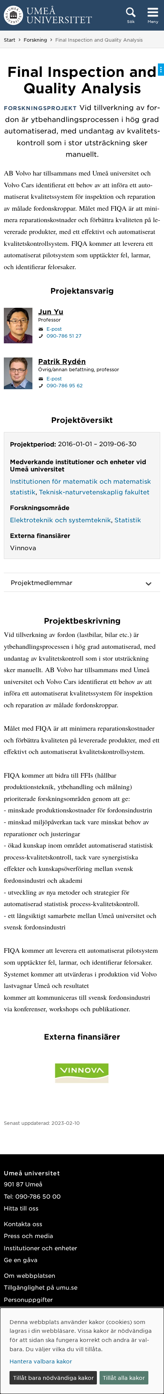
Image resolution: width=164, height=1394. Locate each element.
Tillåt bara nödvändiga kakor (53, 1377)
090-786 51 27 (64, 336)
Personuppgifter (28, 1299)
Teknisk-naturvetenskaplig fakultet (94, 492)
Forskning (35, 40)
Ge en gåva (20, 1259)
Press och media (28, 1235)
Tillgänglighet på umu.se (40, 1287)
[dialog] (82, 1351)
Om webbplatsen (29, 1275)
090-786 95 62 (65, 385)
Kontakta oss (23, 1223)
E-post (54, 329)
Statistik (127, 519)
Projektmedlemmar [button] (41, 582)
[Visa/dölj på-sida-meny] (161, 69)
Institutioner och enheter (40, 1247)
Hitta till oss (21, 1208)
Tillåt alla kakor (124, 1377)
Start (9, 40)
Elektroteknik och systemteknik (60, 519)
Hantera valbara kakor (41, 1361)
